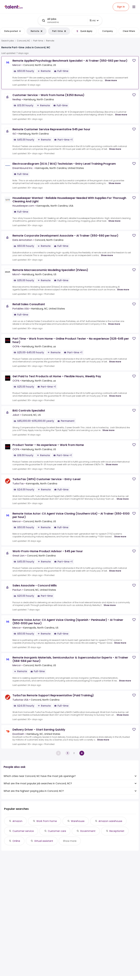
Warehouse (78, 821)
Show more (111, 80)
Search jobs (7, 41)
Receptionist (116, 831)
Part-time (38, 41)
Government (87, 831)
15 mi (92, 20)
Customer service (23, 831)
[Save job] (134, 60)
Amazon (17, 821)
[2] (81, 753)
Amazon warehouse (110, 821)
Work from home (46, 821)
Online (16, 841)
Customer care (57, 831)
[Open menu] (134, 7)
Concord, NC (23, 41)
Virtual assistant (43, 841)
